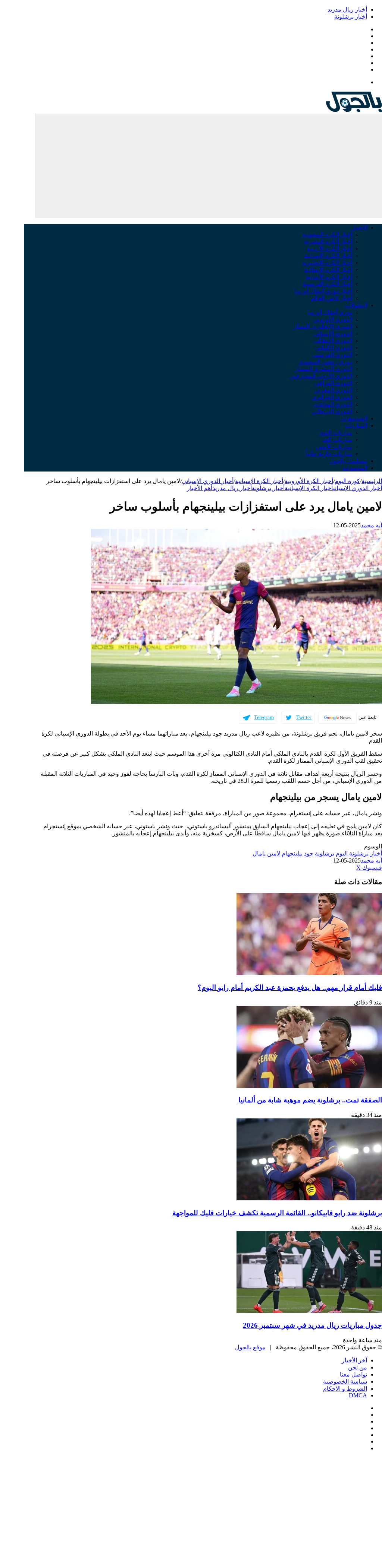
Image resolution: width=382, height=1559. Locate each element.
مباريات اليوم (336, 432)
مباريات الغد (337, 439)
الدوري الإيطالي (333, 340)
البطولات (356, 305)
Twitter (303, 717)
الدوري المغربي (333, 390)
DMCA (358, 1395)
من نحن (357, 1367)
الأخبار (359, 227)
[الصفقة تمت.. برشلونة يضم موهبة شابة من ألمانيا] (309, 1086)
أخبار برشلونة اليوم (359, 853)
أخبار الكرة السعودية (327, 234)
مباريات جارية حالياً (329, 454)
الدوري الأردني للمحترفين (321, 376)
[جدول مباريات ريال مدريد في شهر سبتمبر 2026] (309, 1311)
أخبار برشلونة (350, 16)
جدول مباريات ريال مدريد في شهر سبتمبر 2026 (312, 1325)
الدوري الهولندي (332, 404)
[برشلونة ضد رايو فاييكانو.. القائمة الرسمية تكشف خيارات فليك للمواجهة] (309, 1198)
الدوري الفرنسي (332, 355)
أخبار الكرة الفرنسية (327, 284)
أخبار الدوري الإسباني (208, 481)
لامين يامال (266, 853)
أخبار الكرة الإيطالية (328, 270)
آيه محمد (371, 525)
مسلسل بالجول (348, 461)
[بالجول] (354, 110)
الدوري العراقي (333, 383)
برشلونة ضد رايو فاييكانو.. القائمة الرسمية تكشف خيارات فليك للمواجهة (277, 1213)
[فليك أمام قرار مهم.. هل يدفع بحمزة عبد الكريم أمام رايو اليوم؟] (309, 973)
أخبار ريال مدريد (347, 9)
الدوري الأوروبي (332, 319)
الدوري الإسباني (333, 333)
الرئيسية (371, 481)
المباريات (356, 425)
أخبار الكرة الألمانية (329, 277)
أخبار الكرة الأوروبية (309, 481)
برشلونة (324, 853)
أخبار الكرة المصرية (328, 241)
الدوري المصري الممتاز (323, 369)
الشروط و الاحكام (345, 1388)
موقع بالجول (250, 1347)
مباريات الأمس (334, 447)
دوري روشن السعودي (325, 362)
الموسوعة (354, 468)
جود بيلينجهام (297, 853)
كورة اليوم (347, 481)
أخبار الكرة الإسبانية (328, 256)
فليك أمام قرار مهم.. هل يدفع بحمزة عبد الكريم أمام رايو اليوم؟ (290, 987)
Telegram (264, 717)
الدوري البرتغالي (332, 411)
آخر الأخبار (354, 1360)
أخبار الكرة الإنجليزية (327, 263)
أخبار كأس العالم (331, 298)
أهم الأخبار (199, 488)
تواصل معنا (353, 1374)
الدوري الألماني (333, 347)
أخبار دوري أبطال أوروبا (323, 291)
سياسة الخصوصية (345, 1381)
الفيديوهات (354, 418)
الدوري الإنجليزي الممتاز (322, 326)
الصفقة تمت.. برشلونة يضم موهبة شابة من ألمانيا (310, 1100)
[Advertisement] (208, 166)
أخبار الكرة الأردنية (329, 248)
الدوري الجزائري (332, 397)
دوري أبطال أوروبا (330, 312)
